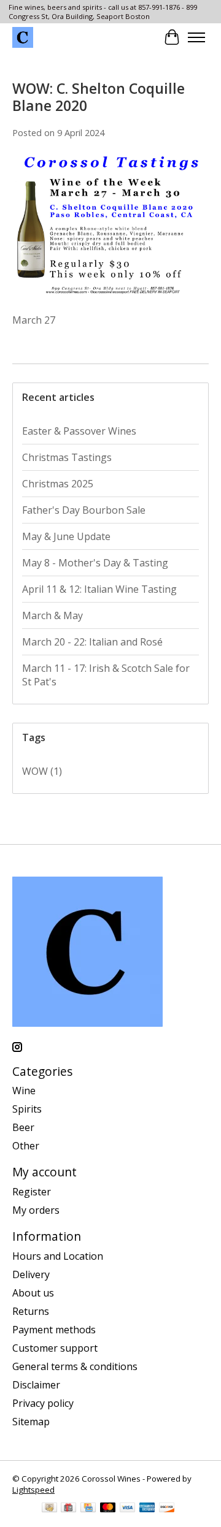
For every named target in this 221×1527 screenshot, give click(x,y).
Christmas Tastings (67, 457)
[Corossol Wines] (22, 37)
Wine (24, 1090)
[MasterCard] (108, 1508)
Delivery (31, 1274)
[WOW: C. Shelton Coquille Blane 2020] (110, 306)
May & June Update (66, 536)
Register (31, 1191)
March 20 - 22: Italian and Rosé (92, 642)
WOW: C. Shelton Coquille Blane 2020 (98, 96)
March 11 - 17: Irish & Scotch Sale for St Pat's (106, 674)
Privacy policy (43, 1403)
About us (33, 1293)
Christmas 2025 (57, 483)
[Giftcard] (68, 1508)
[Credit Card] (88, 1508)
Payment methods (54, 1329)
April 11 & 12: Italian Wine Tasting (99, 589)
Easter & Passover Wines (79, 431)
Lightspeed (33, 1489)
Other (25, 1145)
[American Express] (147, 1508)
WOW (42, 771)
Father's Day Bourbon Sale (83, 510)
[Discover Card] (167, 1508)
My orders (36, 1210)
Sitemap (31, 1421)
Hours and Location (57, 1256)
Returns (30, 1311)
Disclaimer (36, 1385)
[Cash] (49, 1508)
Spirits (27, 1109)
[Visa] (128, 1508)
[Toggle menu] (196, 37)
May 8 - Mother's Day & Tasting (95, 562)
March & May (52, 615)
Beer (23, 1127)
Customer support (55, 1348)
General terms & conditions (75, 1366)
